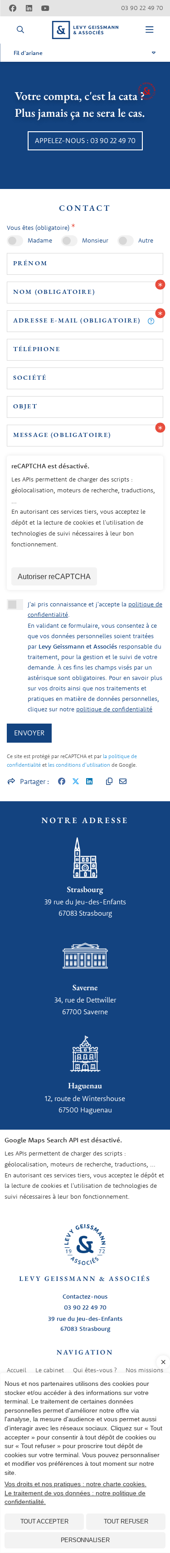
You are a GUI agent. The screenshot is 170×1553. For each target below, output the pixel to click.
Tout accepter (44, 1521)
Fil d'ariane (28, 52)
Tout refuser (126, 1521)
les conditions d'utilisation (79, 764)
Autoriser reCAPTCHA (54, 577)
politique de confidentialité (114, 709)
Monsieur (95, 240)
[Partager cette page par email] (122, 782)
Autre (145, 240)
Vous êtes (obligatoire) (38, 227)
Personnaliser (85, 1540)
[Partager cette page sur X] (75, 782)
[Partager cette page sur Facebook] (61, 782)
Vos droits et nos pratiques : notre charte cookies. (75, 1484)
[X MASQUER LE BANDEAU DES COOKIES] (163, 1362)
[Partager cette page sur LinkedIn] (89, 782)
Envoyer (29, 732)
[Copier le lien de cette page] (109, 782)
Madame (40, 240)
